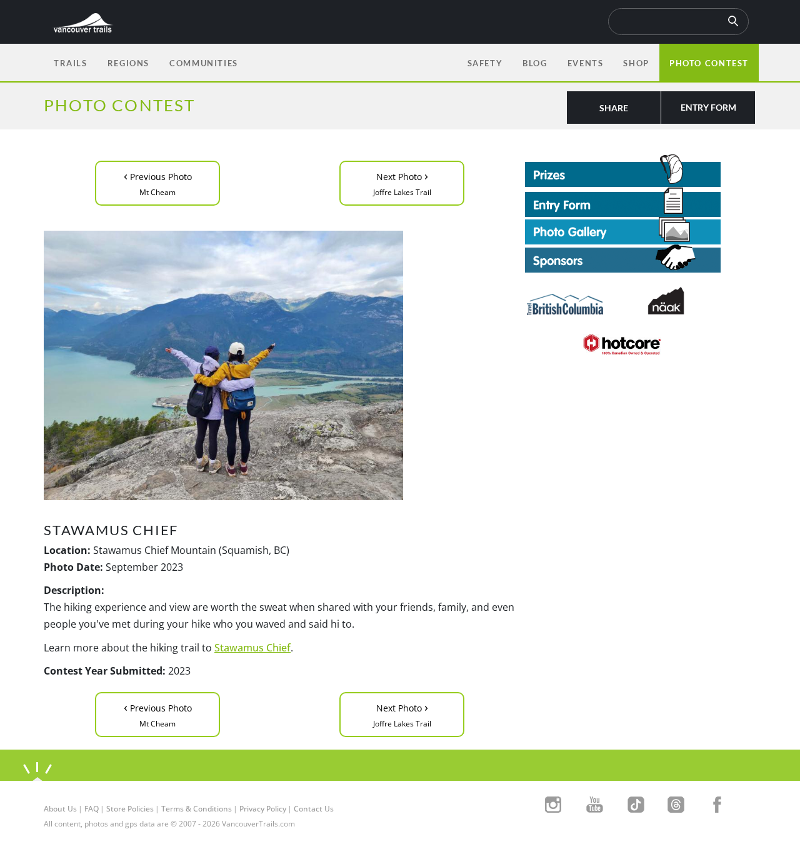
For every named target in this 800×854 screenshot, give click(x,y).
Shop (636, 63)
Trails (71, 63)
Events (586, 63)
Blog (534, 63)
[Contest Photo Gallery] (623, 229)
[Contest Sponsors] (640, 258)
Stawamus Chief (252, 648)
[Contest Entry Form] (640, 202)
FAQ (91, 808)
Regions (128, 63)
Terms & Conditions (196, 808)
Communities (203, 63)
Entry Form (708, 107)
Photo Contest (709, 63)
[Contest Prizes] (640, 170)
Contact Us (314, 808)
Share (613, 108)
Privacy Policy (262, 808)
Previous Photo (158, 182)
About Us (60, 808)
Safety (485, 63)
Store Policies (130, 808)
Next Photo (402, 182)
